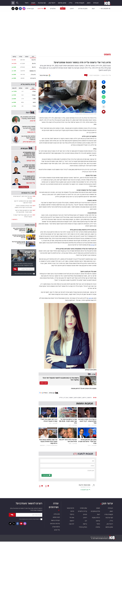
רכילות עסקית (96, 518)
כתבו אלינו (57, 514)
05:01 (34, 215)
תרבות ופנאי (70, 508)
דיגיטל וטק (52, 3)
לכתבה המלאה (43, 383)
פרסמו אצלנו (56, 527)
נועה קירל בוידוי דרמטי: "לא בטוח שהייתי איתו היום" (68, 440)
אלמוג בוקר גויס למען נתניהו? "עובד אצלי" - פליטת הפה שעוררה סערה (87, 441)
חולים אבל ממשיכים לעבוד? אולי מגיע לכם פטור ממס (18, 242)
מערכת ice (94, 425)
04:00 (34, 201)
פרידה (60, 397)
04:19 (34, 205)
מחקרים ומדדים (82, 8)
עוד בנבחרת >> (24, 187)
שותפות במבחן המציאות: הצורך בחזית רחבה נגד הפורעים (28, 128)
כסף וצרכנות (42, 3)
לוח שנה (71, 524)
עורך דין (66, 397)
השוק (88, 3)
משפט (33, 3)
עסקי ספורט (83, 508)
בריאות (85, 524)
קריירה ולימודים (82, 511)
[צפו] (87, 433)
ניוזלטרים (53, 8)
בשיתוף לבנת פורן (22, 244)
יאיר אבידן (32, 121)
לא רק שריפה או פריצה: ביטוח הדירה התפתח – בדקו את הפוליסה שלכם (19, 229)
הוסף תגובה (45, 475)
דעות (93, 8)
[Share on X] (103, 87)
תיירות (72, 511)
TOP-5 (72, 514)
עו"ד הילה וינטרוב (106, 75)
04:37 (34, 210)
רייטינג (72, 8)
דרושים (72, 521)
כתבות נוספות (30, 225)
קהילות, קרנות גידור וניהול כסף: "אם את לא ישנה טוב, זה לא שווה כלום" (18, 236)
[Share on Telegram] (103, 102)
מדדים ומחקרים (95, 511)
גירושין (90, 298)
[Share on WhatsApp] (103, 97)
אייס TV (72, 518)
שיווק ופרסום (62, 3)
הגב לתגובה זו (84, 489)
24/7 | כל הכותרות (28, 193)
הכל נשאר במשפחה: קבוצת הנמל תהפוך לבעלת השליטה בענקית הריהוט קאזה (48, 441)
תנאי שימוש (56, 517)
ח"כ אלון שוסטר (31, 132)
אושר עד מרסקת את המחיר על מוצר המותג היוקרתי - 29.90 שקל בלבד (68, 421)
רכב (86, 521)
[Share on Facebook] (103, 82)
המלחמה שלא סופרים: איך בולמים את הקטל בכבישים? (28, 137)
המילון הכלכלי (83, 527)
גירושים (89, 397)
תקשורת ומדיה (79, 3)
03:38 (34, 196)
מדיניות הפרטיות (55, 524)
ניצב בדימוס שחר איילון (29, 142)
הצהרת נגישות (55, 520)
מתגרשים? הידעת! (84, 485)
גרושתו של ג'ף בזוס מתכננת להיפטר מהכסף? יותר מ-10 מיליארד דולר (61, 379)
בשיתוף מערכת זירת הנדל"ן (51, 445)
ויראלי (26, 3)
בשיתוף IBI (23, 239)
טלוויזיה (98, 527)
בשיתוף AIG (23, 232)
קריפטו (98, 521)
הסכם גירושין (77, 397)
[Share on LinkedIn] (103, 92)
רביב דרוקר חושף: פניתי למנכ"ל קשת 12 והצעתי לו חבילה (49, 420)
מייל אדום (40, 8)
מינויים (85, 514)
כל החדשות (15, 219)
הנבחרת (96, 3)
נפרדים (92, 245)
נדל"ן (70, 3)
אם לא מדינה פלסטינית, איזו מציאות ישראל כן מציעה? (27, 117)
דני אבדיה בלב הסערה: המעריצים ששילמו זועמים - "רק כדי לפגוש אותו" (87, 421)
